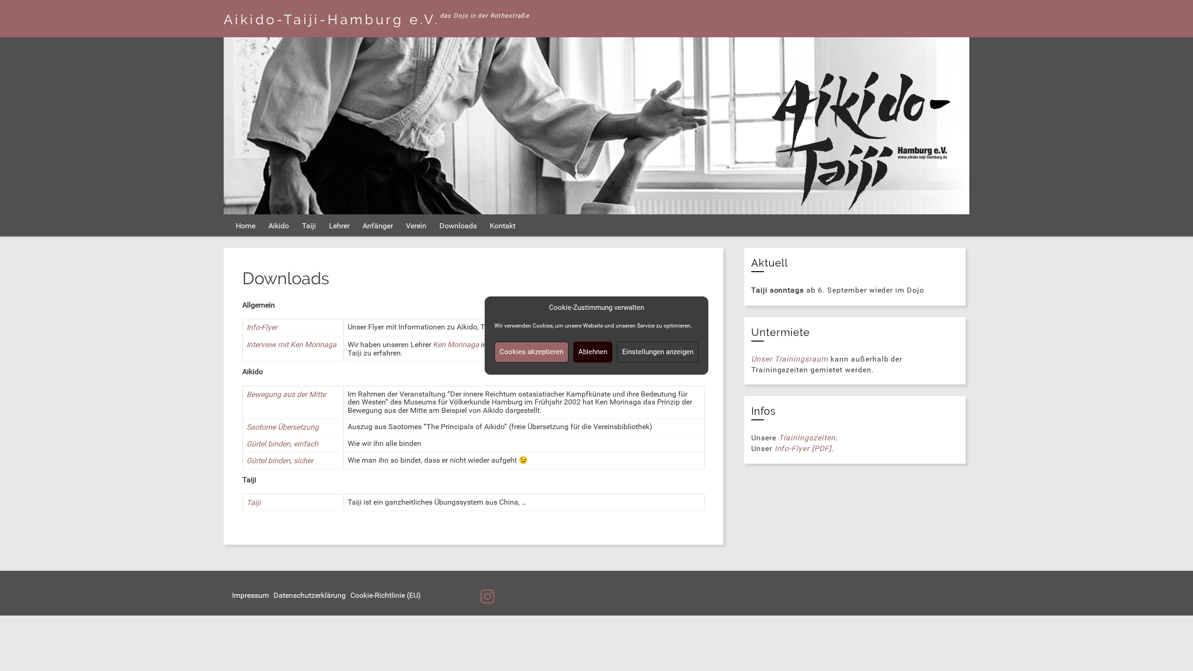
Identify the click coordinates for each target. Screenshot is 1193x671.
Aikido (278, 225)
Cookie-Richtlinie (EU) (385, 595)
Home (245, 225)
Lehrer (339, 225)
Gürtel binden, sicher (280, 460)
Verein (416, 225)
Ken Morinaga (456, 344)
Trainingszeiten (807, 437)
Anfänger (378, 225)
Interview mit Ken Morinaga (291, 344)
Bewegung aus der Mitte (286, 394)
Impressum (250, 595)
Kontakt (502, 225)
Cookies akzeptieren (531, 352)
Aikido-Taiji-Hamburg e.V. (332, 19)
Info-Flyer (262, 327)
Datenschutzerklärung (310, 595)
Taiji (309, 225)
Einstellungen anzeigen (657, 352)
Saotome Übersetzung (283, 427)
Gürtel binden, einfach (282, 443)
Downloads (458, 225)
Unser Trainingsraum (789, 359)
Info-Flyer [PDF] (803, 448)
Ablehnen (592, 352)
